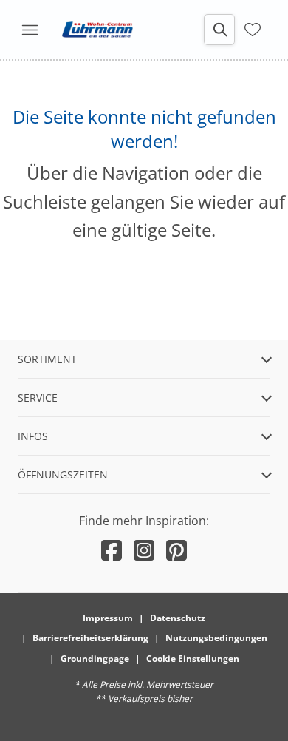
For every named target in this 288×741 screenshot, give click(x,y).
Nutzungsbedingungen (216, 638)
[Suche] (219, 29)
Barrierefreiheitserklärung (90, 638)
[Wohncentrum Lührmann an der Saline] (97, 29)
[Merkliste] (252, 28)
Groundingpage (95, 658)
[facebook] (111, 550)
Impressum (108, 618)
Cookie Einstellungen (192, 658)
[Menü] (29, 29)
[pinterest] (176, 550)
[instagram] (144, 550)
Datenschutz (177, 618)
